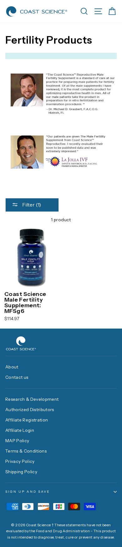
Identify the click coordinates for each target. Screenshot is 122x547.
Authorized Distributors (29, 409)
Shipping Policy (21, 471)
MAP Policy (17, 440)
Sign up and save (27, 492)
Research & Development (31, 399)
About (11, 366)
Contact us (16, 377)
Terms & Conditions (26, 450)
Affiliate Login (19, 430)
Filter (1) (31, 204)
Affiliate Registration (26, 419)
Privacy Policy (20, 461)
